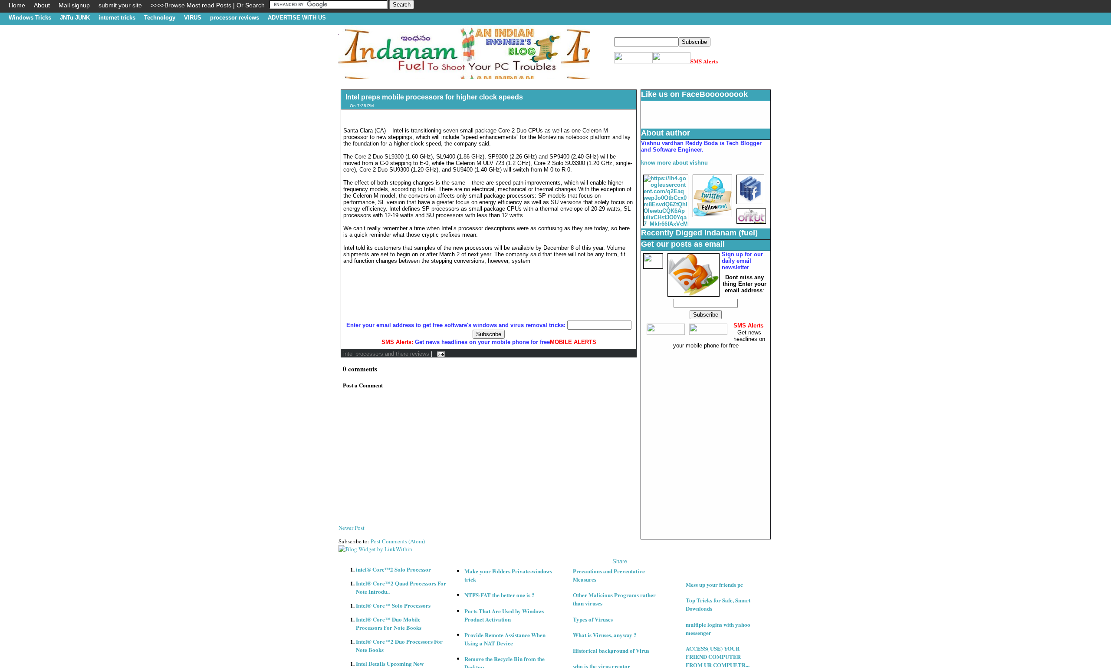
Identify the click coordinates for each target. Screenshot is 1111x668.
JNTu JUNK (75, 17)
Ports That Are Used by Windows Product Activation (504, 615)
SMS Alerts (704, 61)
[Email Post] (439, 354)
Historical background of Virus (611, 650)
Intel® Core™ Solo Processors (393, 605)
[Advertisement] (496, 82)
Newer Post (352, 528)
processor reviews (234, 17)
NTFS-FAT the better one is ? (499, 595)
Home (17, 5)
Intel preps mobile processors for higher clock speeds (434, 97)
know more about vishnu (674, 162)
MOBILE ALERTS (573, 342)
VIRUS (192, 17)
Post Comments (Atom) (398, 541)
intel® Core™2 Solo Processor (393, 569)
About (42, 5)
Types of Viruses (593, 619)
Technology (159, 17)
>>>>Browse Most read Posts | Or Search (208, 5)
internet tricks (117, 17)
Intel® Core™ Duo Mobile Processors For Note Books (388, 623)
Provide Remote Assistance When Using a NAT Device (505, 639)
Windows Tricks (30, 17)
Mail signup (74, 5)
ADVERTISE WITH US (297, 17)
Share (619, 561)
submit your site (120, 5)
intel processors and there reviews (386, 354)
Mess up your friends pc (714, 584)
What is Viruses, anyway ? (605, 635)
